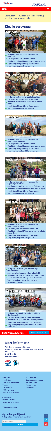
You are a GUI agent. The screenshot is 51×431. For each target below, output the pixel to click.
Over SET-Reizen (8, 400)
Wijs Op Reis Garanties (10, 392)
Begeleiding (6, 380)
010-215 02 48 (39, 4)
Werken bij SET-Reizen (10, 402)
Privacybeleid (31, 385)
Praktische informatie (10, 382)
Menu (4, 9)
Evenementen (7, 387)
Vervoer (5, 385)
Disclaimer (30, 387)
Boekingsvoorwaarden (34, 380)
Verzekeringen (31, 382)
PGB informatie (8, 390)
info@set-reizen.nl (12, 356)
